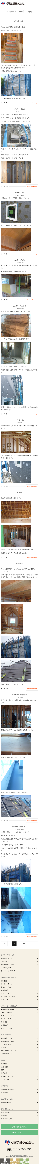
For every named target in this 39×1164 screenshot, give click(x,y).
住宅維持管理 (5, 1092)
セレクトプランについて (8, 984)
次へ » (24, 943)
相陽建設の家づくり (7, 958)
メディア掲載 (5, 1079)
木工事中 (19, 563)
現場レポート (5, 999)
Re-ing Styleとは (6, 1012)
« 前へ (4, 943)
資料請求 (4, 1115)
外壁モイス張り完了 (19, 826)
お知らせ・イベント (7, 1028)
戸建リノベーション (7, 1016)
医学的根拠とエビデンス (8, 964)
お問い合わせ (5, 1112)
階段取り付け (19, 21)
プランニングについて (8, 971)
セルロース (19, 420)
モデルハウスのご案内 (8, 996)
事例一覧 (4, 1022)
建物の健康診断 (6, 1102)
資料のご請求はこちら (20, 1132)
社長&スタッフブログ (8, 1076)
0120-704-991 (22, 1149)
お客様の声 (4, 990)
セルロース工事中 (19, 306)
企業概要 (4, 1064)
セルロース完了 (20, 260)
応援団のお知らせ (6, 1054)
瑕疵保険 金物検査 (19, 694)
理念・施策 (4, 1067)
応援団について (6, 1047)
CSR (2, 1070)
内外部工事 (19, 192)
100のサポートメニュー (8, 1050)
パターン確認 (19, 109)
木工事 (19, 492)
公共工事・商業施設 (7, 1089)
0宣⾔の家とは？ (6, 961)
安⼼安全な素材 (6, 968)
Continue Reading (32, 103)
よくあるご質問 (6, 1044)
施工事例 (4, 981)
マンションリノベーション (9, 1019)
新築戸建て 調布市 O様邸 (19, 11)
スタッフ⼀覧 (5, 993)
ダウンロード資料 (6, 1118)
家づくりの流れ (6, 987)
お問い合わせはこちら (20, 1127)
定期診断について (6, 1038)
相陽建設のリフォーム (8, 1009)
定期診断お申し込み (7, 1041)
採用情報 (4, 1073)
